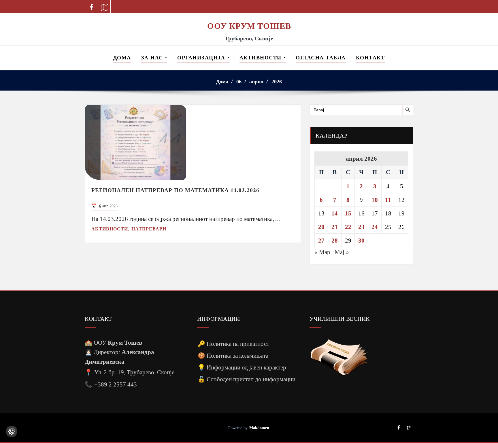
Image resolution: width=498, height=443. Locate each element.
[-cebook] (91, 6)
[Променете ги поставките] (11, 431)
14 (334, 213)
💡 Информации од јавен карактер (242, 367)
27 (321, 240)
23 (361, 227)
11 (388, 199)
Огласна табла (321, 58)
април (256, 82)
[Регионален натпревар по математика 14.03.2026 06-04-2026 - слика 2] (193, 142)
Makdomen (259, 427)
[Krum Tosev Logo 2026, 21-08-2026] (249, 16)
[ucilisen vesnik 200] (339, 358)
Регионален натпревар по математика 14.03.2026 (175, 190)
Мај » (342, 252)
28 (334, 240)
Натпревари (148, 228)
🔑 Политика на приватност (233, 343)
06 (239, 82)
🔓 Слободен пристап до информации (246, 379)
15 (348, 213)
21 (334, 227)
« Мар (322, 252)
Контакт (370, 58)
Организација (202, 58)
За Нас (153, 58)
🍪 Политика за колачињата (233, 355)
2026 (276, 82)
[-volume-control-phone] (408, 427)
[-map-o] (104, 6)
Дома (122, 58)
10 (374, 199)
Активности (261, 58)
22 (348, 227)
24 (374, 227)
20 (321, 227)
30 (361, 240)
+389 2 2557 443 (115, 384)
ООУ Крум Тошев (249, 26)
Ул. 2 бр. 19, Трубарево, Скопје (134, 372)
